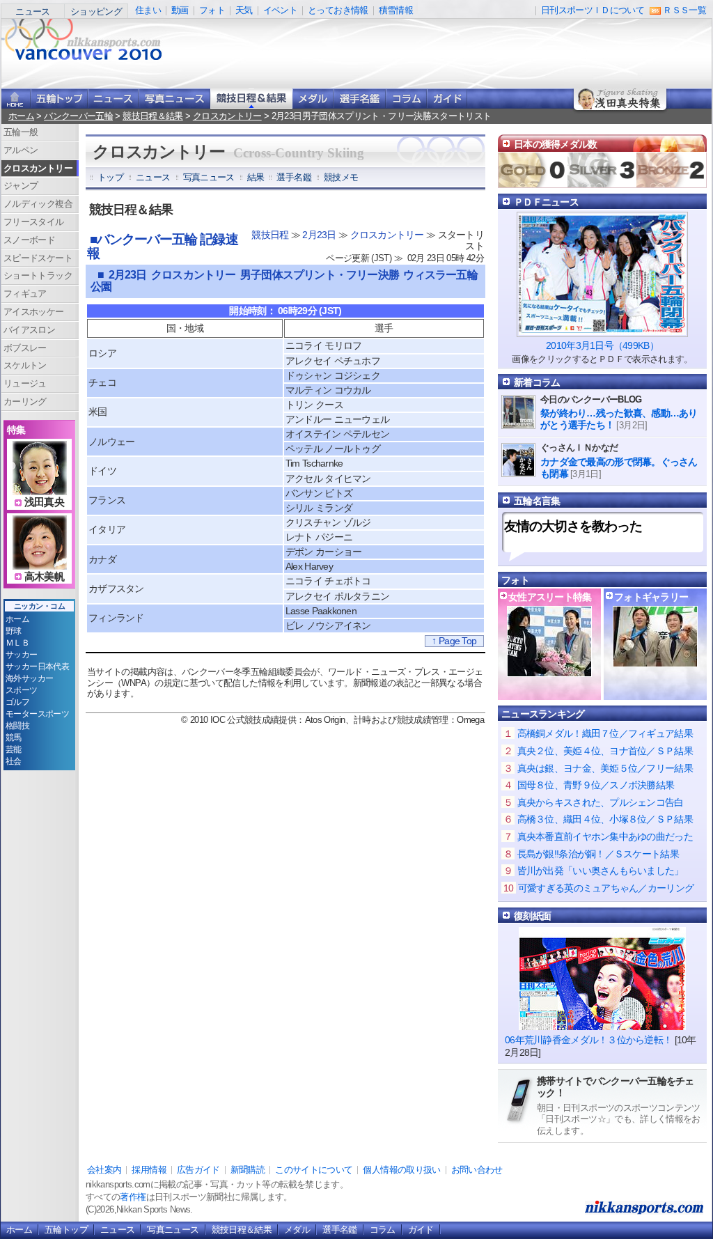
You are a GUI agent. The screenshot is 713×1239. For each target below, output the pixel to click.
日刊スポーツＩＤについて (592, 10)
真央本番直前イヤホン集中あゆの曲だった (605, 836)
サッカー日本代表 (37, 666)
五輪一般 (20, 132)
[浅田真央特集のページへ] (40, 487)
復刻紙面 (532, 915)
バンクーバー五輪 (78, 116)
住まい (148, 10)
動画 (180, 10)
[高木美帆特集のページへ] (40, 562)
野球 (14, 631)
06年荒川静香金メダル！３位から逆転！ (588, 1039)
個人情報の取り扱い (401, 1169)
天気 (244, 10)
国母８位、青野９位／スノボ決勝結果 (596, 784)
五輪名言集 (537, 500)
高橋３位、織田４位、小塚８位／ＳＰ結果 (605, 819)
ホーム (21, 116)
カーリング (25, 401)
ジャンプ (20, 185)
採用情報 (149, 1169)
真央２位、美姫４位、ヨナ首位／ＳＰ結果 (605, 750)
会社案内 (104, 1169)
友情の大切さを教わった (573, 526)
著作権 (133, 1197)
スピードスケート (37, 258)
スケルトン (25, 365)
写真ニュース (174, 98)
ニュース (32, 11)
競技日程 (269, 234)
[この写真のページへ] (655, 660)
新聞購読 (247, 1169)
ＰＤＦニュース (546, 202)
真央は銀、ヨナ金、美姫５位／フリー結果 (605, 768)
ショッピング (96, 11)
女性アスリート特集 (550, 596)
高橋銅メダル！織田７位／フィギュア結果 (605, 733)
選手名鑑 (360, 98)
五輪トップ (66, 1229)
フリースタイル (33, 222)
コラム (406, 98)
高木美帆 (44, 576)
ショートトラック (37, 275)
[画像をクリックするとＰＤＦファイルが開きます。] (602, 331)
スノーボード (29, 240)
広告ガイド (198, 1169)
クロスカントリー (227, 116)
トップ (110, 177)
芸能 (14, 749)
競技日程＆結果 (251, 98)
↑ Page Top (454, 640)
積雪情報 (396, 10)
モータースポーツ (37, 714)
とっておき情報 (338, 10)
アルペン (20, 150)
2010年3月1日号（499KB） (602, 345)
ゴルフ (17, 702)
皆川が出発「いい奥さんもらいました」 (600, 870)
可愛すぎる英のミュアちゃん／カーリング (606, 888)
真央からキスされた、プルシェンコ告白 (600, 802)
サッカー (22, 655)
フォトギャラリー (651, 596)
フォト (212, 10)
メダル (313, 98)
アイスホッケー (33, 311)
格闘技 (17, 726)
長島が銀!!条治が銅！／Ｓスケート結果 (598, 853)
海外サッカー (29, 678)
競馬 (14, 737)
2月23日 (319, 234)
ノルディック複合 (37, 203)
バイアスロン (29, 330)
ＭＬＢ (17, 643)
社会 (14, 761)
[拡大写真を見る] (549, 670)
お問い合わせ (477, 1169)
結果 (256, 177)
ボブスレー (25, 348)
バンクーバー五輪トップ (59, 98)
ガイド (447, 98)
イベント (280, 10)
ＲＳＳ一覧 (684, 10)
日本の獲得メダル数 (555, 144)
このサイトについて (313, 1169)
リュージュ (25, 383)
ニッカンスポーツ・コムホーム (16, 98)
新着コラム (537, 382)
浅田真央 (44, 502)
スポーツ (22, 690)
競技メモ (341, 177)
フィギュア (25, 293)
